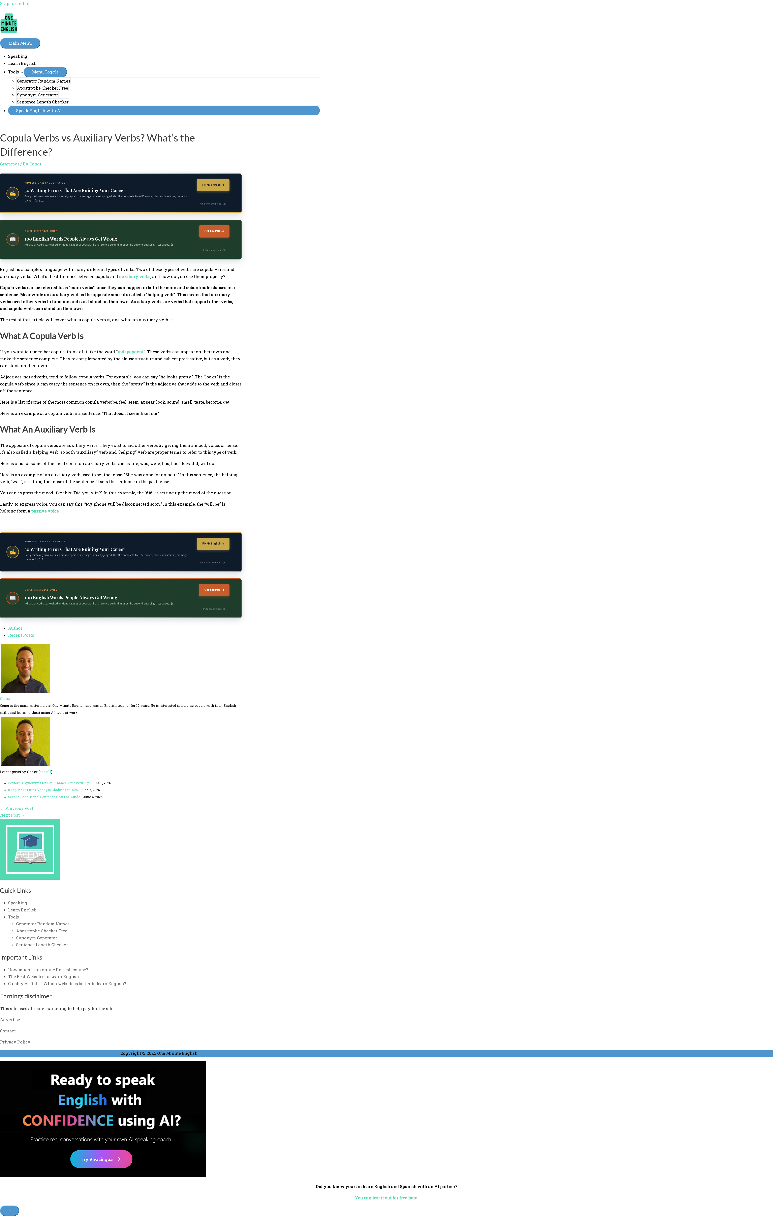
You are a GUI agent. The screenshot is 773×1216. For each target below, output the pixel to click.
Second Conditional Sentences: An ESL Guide (44, 797)
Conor (5, 698)
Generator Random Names (43, 81)
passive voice (45, 511)
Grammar (9, 164)
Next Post (12, 815)
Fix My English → (213, 185)
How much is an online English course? (48, 969)
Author (15, 628)
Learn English (22, 63)
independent (131, 351)
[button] (164, 111)
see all (45, 771)
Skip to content (15, 3)
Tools (13, 72)
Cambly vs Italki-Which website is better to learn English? (67, 983)
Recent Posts (21, 635)
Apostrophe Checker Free (42, 88)
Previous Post (16, 808)
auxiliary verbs (134, 276)
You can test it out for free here (386, 1198)
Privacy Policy (15, 1042)
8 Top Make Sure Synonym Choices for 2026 (43, 790)
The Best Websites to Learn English (43, 976)
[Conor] (25, 691)
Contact (8, 1031)
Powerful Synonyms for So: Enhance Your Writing (48, 783)
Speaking (17, 56)
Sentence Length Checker (43, 102)
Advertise (10, 1019)
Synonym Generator (37, 95)
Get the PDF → (214, 231)
